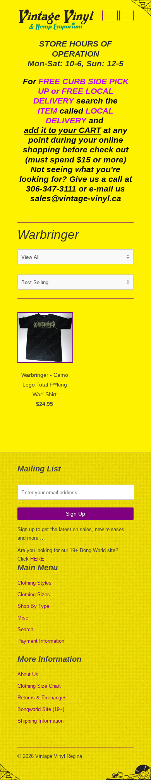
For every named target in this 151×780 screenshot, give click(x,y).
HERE (37, 559)
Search (25, 629)
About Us (27, 674)
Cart (126, 15)
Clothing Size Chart (39, 686)
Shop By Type (33, 606)
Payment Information (40, 641)
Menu (110, 15)
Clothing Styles (34, 583)
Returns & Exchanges (42, 698)
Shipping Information (40, 721)
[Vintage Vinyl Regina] (56, 20)
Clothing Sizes (33, 594)
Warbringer (48, 235)
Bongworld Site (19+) (40, 709)
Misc (22, 618)
